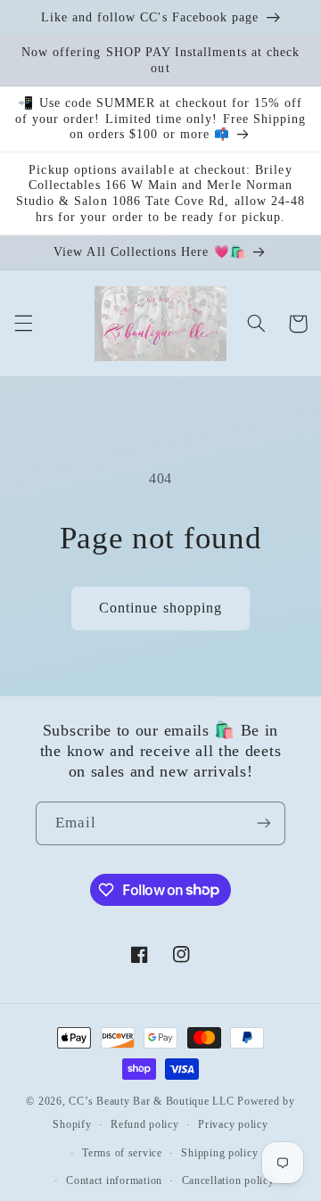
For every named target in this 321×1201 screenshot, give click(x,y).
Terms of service (122, 1153)
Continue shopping (160, 607)
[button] (23, 323)
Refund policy (145, 1124)
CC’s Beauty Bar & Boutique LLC (153, 1101)
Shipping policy (219, 1153)
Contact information (114, 1180)
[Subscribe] (263, 823)
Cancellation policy (228, 1180)
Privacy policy (233, 1124)
